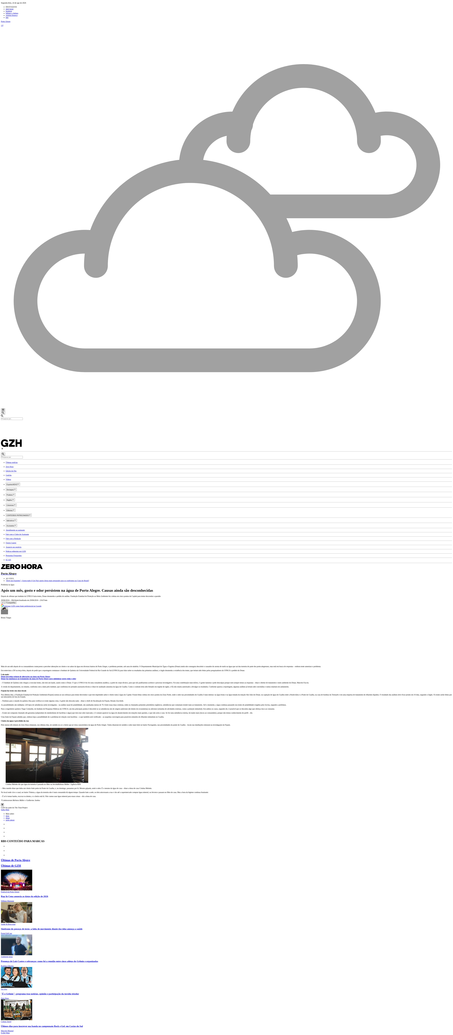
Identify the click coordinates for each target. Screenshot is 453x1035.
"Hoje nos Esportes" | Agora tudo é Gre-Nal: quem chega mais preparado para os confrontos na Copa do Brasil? (47, 581)
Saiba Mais (5, 810)
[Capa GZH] (226, 424)
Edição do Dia (11, 471)
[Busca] (3, 413)
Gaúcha (8, 475)
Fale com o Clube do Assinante (17, 534)
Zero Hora (9, 467)
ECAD (8, 560)
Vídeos (8, 479)
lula (7, 17)
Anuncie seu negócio (13, 547)
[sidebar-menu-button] (3, 409)
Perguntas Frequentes (14, 556)
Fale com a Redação (13, 539)
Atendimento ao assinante (15, 530)
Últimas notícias (12, 462)
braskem (9, 11)
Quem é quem (11, 543)
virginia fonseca (11, 15)
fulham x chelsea (12, 13)
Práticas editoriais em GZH (16, 551)
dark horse (9, 9)
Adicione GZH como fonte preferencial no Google (22, 606)
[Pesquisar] (3, 454)
